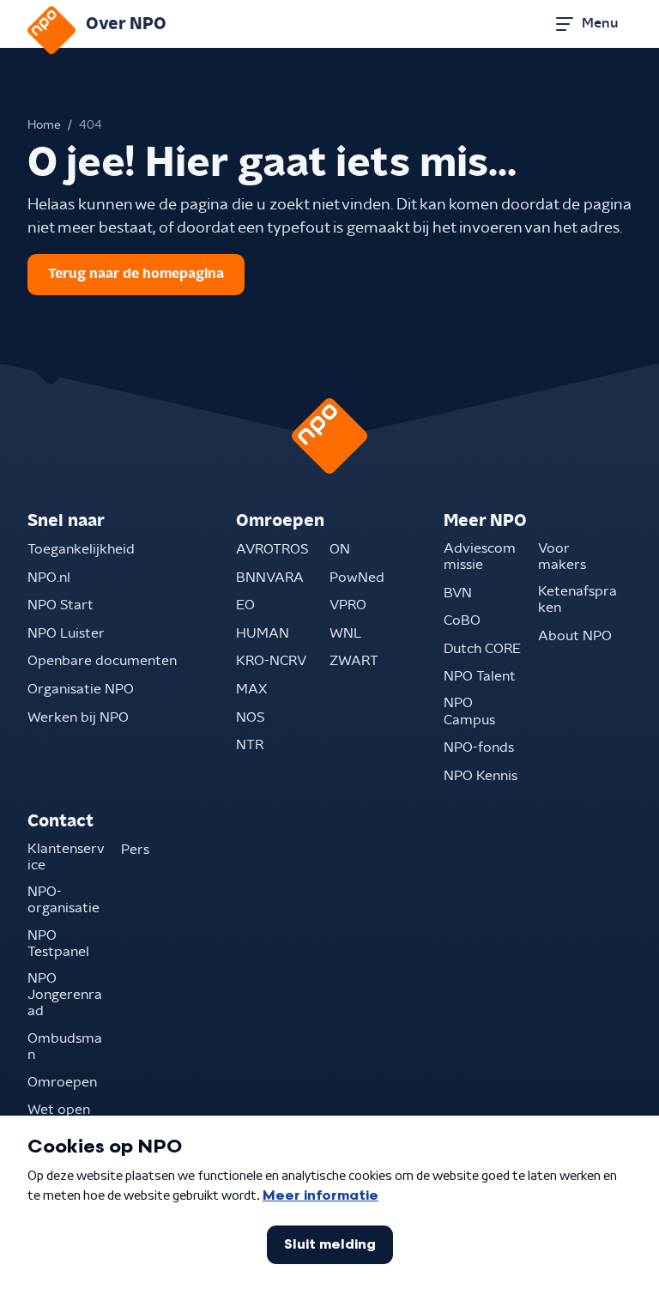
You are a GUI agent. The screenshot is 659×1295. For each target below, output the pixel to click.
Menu (600, 23)
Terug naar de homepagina (136, 274)
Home (44, 125)
